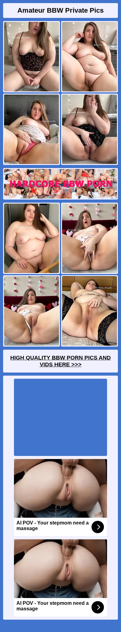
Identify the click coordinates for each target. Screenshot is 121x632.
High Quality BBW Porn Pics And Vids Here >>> (60, 361)
